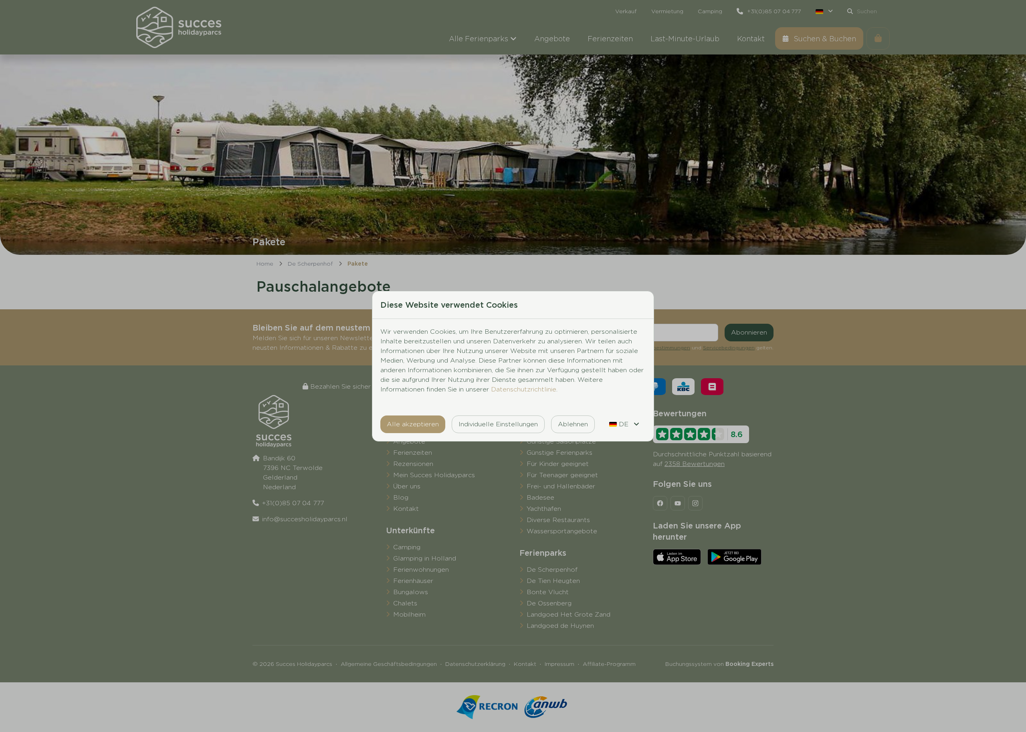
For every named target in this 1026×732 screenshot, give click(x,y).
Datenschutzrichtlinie (523, 389)
